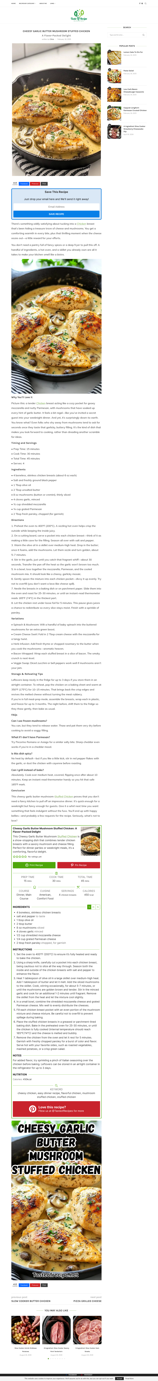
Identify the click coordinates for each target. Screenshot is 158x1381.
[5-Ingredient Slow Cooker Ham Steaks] (87, 1330)
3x (98, 907)
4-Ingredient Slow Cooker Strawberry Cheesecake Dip (134, 129)
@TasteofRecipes (62, 1110)
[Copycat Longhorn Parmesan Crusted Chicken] (114, 113)
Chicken (81, 223)
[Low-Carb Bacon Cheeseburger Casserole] (114, 95)
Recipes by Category (26, 3)
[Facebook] (139, 3)
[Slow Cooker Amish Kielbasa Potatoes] (25, 1330)
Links (52, 3)
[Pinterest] (142, 3)
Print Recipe (36, 865)
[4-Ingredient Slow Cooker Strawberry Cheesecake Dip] (114, 132)
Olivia (52, 39)
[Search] (145, 3)
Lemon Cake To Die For (133, 52)
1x (89, 907)
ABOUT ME (43, 3)
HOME (13, 3)
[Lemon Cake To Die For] (114, 58)
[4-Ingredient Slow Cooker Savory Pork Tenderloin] (56, 1330)
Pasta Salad (129, 71)
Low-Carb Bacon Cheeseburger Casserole (134, 90)
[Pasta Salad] (114, 76)
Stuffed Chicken (64, 796)
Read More (129, 1378)
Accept (119, 1379)
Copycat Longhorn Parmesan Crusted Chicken (135, 109)
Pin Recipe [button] (80, 865)
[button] (14, 857)
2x (93, 907)
